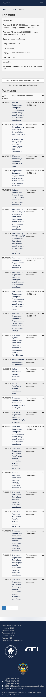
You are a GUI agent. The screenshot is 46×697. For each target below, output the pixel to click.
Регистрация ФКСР (9, 630)
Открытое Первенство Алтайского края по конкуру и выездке (18, 403)
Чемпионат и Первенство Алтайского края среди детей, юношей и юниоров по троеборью (18, 279)
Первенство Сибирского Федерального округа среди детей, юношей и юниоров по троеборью (18, 177)
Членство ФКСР (8, 628)
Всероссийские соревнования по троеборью (18, 362)
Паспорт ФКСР (8, 635)
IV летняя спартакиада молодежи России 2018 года (17, 161)
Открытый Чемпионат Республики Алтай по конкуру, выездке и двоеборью (16, 480)
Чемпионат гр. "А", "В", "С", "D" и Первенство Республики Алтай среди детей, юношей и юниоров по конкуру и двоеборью (18, 219)
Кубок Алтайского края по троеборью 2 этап (17, 374)
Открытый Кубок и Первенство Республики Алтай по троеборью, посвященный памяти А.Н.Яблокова (17, 345)
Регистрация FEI (8, 633)
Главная (5, 9)
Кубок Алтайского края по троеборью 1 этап (17, 388)
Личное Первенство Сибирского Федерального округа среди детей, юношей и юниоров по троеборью (18, 111)
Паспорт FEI (7, 638)
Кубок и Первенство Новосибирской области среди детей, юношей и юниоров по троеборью (18, 197)
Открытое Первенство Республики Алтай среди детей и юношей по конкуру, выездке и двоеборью (17, 458)
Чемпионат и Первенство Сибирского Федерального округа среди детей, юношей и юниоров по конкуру (18, 300)
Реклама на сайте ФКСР (11, 625)
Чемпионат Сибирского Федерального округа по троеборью (18, 262)
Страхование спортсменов (12, 640)
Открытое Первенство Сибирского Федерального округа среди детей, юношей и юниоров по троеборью (18, 435)
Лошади (13, 9)
